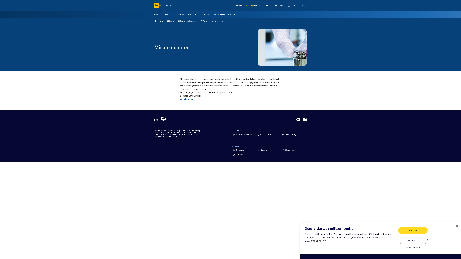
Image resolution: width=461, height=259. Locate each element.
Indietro (160, 21)
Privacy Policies (266, 135)
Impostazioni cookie (413, 247)
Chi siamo (240, 150)
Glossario (239, 154)
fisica (205, 21)
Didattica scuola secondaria (189, 21)
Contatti (264, 150)
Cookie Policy (290, 135)
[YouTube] (298, 119)
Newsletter (289, 150)
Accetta (413, 230)
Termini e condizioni (244, 135)
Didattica (170, 21)
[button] (296, 5)
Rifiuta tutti (412, 240)
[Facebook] (305, 119)
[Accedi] (288, 5)
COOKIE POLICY (318, 241)
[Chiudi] (457, 226)
